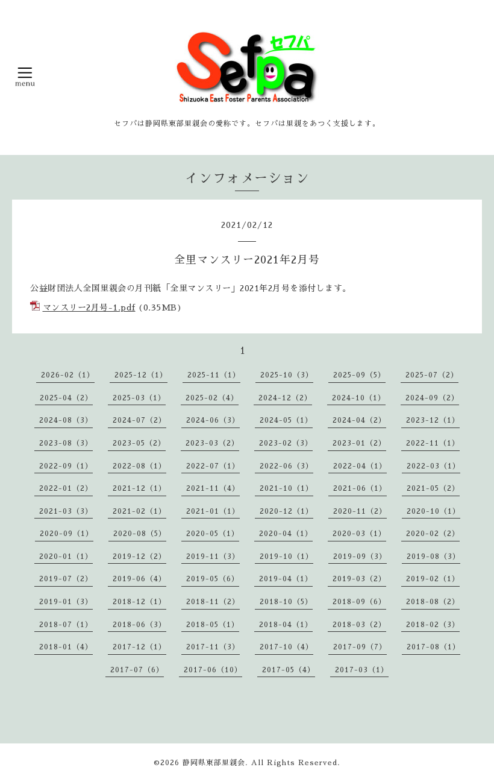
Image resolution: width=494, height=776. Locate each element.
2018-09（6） (359, 601)
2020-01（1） (66, 556)
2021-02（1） (139, 511)
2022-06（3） (286, 466)
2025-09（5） (359, 375)
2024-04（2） (359, 420)
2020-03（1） (359, 533)
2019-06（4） (139, 578)
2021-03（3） (66, 511)
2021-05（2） (433, 488)
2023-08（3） (66, 443)
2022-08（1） (139, 466)
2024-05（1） (286, 420)
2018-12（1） (139, 601)
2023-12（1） (433, 420)
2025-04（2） (66, 398)
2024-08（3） (66, 420)
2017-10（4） (286, 647)
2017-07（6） (137, 669)
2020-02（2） (433, 533)
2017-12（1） (139, 647)
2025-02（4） (212, 398)
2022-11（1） (433, 443)
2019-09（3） (360, 556)
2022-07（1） (213, 466)
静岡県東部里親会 (214, 762)
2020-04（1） (286, 533)
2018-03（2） (359, 624)
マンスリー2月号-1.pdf (89, 307)
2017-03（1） (362, 669)
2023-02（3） (286, 443)
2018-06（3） (139, 624)
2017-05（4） (288, 669)
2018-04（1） (286, 624)
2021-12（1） (139, 488)
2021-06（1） (360, 488)
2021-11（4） (213, 488)
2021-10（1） (286, 488)
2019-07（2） (66, 578)
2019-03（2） (359, 578)
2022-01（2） (66, 488)
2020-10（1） (433, 511)
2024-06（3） (213, 420)
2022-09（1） (66, 466)
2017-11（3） (213, 647)
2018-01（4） (66, 647)
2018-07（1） (66, 624)
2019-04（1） (286, 578)
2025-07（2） (431, 375)
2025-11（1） (213, 375)
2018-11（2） (213, 601)
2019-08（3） (433, 556)
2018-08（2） (433, 601)
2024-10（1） (359, 398)
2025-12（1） (140, 375)
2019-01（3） (66, 601)
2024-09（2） (432, 398)
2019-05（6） (212, 578)
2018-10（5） (286, 601)
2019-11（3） (213, 556)
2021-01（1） (213, 511)
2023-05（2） (139, 443)
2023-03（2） (212, 443)
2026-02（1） (68, 375)
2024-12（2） (285, 398)
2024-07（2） (139, 420)
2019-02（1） (433, 578)
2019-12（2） (139, 556)
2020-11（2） (360, 511)
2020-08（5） (139, 533)
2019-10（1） (286, 556)
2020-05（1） (212, 533)
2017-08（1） (433, 647)
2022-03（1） (433, 466)
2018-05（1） (212, 624)
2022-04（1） (360, 466)
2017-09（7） (360, 647)
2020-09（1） (66, 533)
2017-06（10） (213, 669)
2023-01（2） (359, 443)
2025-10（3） (286, 375)
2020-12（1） (286, 511)
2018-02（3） (433, 624)
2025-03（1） (139, 398)
